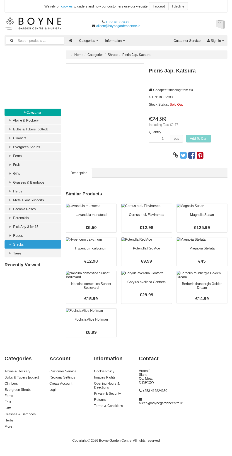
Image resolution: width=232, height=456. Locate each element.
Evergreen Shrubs (26, 147)
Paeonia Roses (24, 209)
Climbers (19, 138)
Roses (17, 235)
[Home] (71, 40)
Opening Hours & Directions (107, 385)
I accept (159, 6)
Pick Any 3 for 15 (25, 227)
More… (10, 426)
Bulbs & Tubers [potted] (30, 129)
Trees (17, 253)
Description (78, 173)
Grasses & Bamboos (28, 182)
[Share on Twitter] (183, 155)
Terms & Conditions (108, 406)
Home (78, 55)
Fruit (16, 165)
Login (53, 389)
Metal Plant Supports (28, 200)
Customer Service (187, 40)
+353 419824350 (118, 22)
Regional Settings (62, 377)
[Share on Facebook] (191, 155)
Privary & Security (107, 393)
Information (114, 40)
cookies (67, 6)
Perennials (20, 218)
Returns (100, 399)
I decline (178, 6)
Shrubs (18, 244)
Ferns (17, 156)
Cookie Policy (104, 371)
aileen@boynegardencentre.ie (118, 26)
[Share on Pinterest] (200, 155)
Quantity (155, 132)
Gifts (16, 173)
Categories (87, 40)
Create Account (60, 383)
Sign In (216, 40)
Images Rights (105, 377)
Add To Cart (198, 138)
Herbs (17, 191)
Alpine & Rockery (25, 120)
